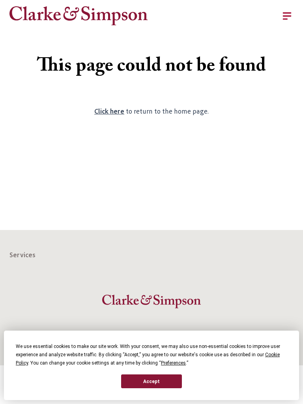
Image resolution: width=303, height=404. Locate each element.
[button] (221, 16)
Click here (109, 111)
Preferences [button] (173, 363)
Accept (151, 381)
